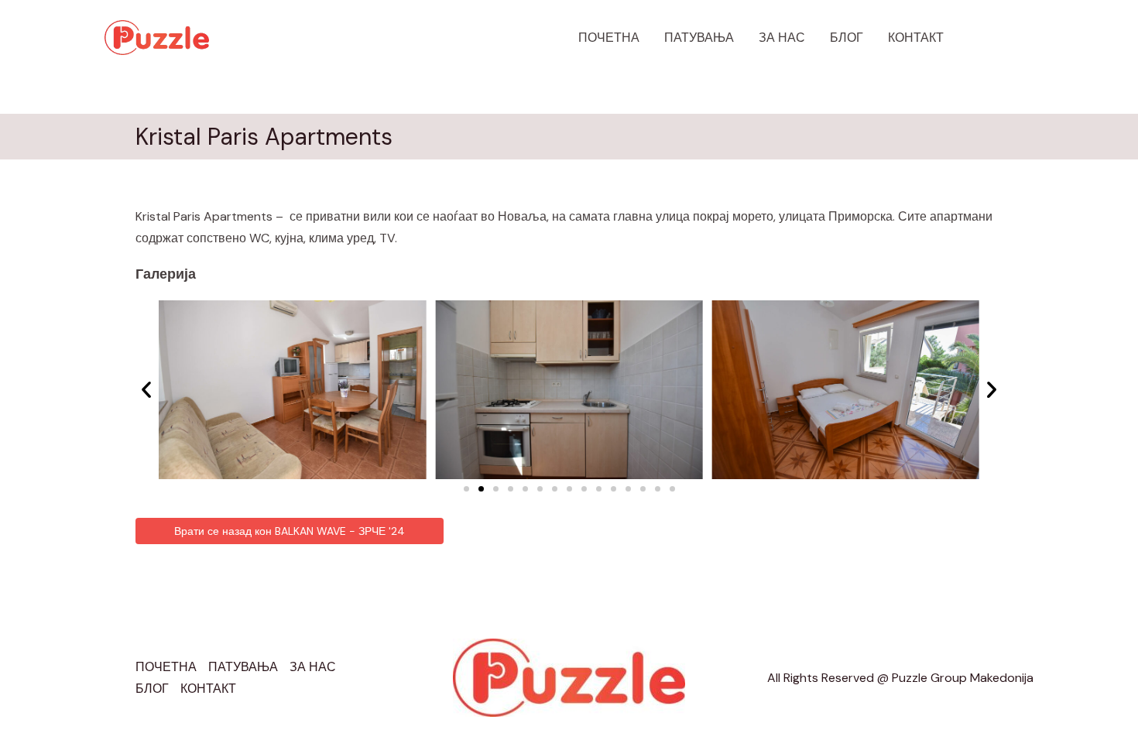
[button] (1002, 38)
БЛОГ (846, 37)
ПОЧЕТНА (608, 37)
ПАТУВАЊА (699, 37)
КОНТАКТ (916, 37)
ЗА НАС (782, 37)
